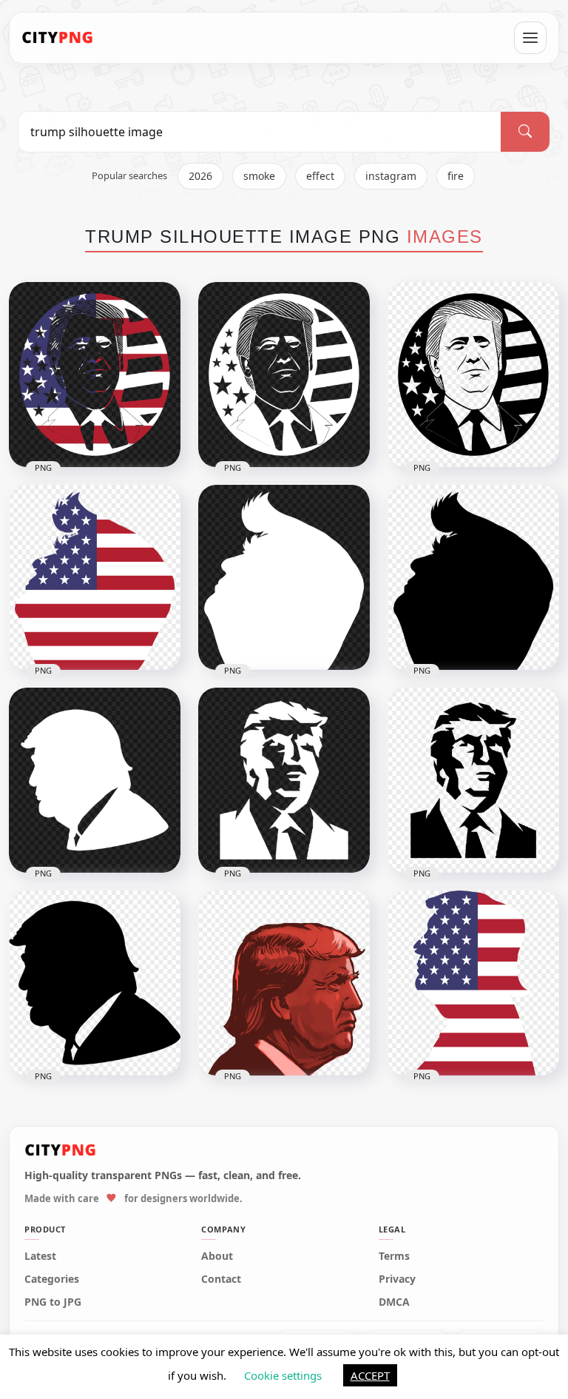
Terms (394, 1256)
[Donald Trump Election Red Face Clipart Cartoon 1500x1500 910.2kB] (284, 983)
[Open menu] (530, 37)
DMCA (394, 1302)
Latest (40, 1256)
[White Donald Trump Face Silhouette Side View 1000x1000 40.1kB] (94, 780)
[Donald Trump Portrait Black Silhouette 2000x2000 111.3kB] (473, 780)
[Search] (525, 132)
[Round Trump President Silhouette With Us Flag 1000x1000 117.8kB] (94, 374)
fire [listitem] (455, 176)
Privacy (397, 1279)
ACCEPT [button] (370, 1375)
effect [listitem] (320, 176)
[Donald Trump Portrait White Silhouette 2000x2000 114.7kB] (284, 780)
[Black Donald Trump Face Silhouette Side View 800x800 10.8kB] (94, 983)
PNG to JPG (52, 1302)
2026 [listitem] (200, 176)
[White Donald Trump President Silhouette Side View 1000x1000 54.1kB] (284, 577)
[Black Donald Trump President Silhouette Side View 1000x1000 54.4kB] (473, 577)
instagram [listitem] (390, 176)
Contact (221, 1279)
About (217, 1256)
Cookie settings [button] (283, 1375)
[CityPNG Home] (57, 37)
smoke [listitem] (259, 176)
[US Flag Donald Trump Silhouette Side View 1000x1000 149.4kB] (94, 577)
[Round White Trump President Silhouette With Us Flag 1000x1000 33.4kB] (284, 374)
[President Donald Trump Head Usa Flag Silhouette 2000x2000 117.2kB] (473, 983)
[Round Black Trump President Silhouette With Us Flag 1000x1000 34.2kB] (473, 374)
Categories (51, 1279)
